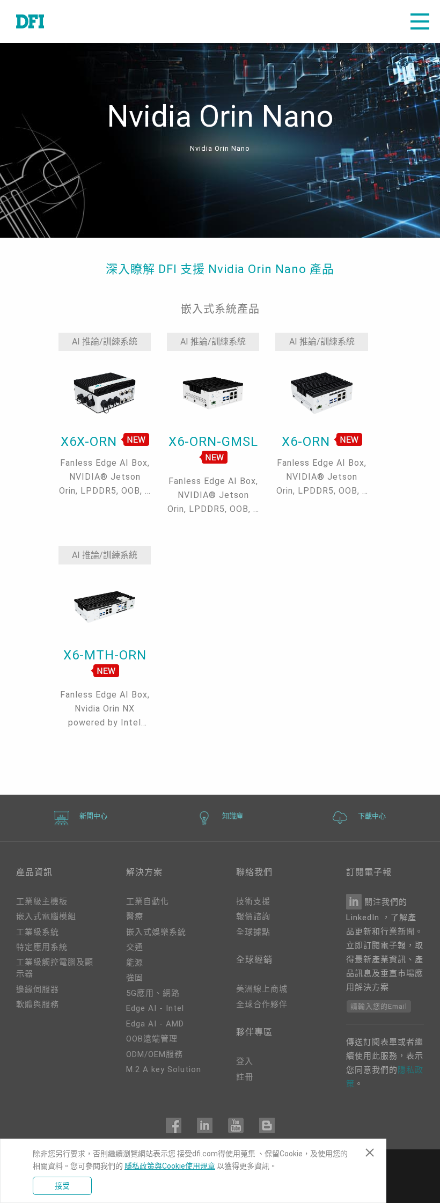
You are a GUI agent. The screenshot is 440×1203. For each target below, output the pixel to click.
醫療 (134, 916)
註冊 (244, 1077)
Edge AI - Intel (155, 1008)
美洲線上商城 (262, 989)
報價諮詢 (253, 916)
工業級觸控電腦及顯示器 (54, 968)
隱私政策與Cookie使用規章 (169, 1166)
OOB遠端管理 (152, 1039)
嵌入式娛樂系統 (156, 932)
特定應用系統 (42, 947)
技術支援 (253, 901)
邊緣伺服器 (37, 989)
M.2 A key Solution (163, 1069)
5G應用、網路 (153, 993)
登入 (244, 1061)
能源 (134, 962)
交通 (134, 947)
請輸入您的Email (378, 1006)
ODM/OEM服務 (154, 1054)
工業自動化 (147, 901)
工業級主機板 (42, 901)
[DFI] (30, 21)
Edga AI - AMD (155, 1024)
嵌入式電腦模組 (46, 916)
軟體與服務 (37, 1004)
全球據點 (253, 932)
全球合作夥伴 (262, 1004)
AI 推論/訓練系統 (104, 341)
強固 (134, 977)
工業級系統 (37, 932)
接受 (62, 1186)
